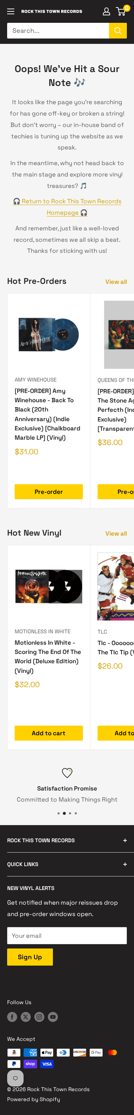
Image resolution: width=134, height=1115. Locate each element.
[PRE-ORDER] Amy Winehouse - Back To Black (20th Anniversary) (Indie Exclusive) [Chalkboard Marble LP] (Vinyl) (47, 414)
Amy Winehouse (35, 379)
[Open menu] (10, 11)
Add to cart (48, 733)
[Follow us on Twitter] (26, 1017)
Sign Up (30, 957)
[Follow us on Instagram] (39, 1017)
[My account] (106, 11)
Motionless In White (42, 631)
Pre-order (49, 492)
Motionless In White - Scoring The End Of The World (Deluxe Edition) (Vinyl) (48, 657)
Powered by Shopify (33, 1099)
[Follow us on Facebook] (12, 1017)
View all (116, 282)
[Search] (118, 31)
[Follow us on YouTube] (53, 1017)
